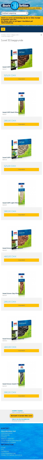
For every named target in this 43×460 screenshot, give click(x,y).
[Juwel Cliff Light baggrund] (21, 155)
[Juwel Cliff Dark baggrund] (21, 65)
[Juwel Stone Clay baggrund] (21, 246)
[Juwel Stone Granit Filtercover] (21, 382)
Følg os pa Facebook (20, 419)
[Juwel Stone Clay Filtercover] (21, 291)
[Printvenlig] (41, 35)
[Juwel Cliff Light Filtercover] (21, 201)
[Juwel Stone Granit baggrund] (21, 336)
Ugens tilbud (17, 411)
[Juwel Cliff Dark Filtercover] (21, 110)
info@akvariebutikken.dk (13, 440)
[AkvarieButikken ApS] (21, 5)
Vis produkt (21, 79)
